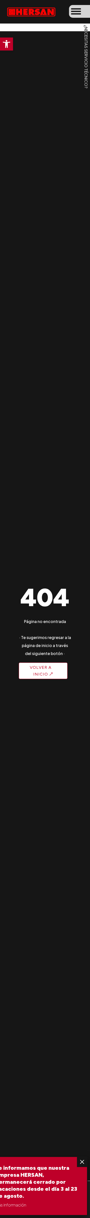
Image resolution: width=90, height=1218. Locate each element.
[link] (6, 44)
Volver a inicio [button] (41, 671)
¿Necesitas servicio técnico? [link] (86, 56)
